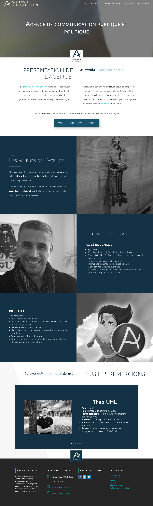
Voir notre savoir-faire (76, 123)
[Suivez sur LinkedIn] (89, 477)
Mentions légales (116, 485)
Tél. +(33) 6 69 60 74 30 (60, 493)
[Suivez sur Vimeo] (84, 477)
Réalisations (113, 3)
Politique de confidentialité (120, 488)
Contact (143, 3)
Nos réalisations (116, 478)
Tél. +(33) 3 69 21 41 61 (60, 487)
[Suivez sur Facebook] (80, 477)
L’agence (129, 3)
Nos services (93, 3)
